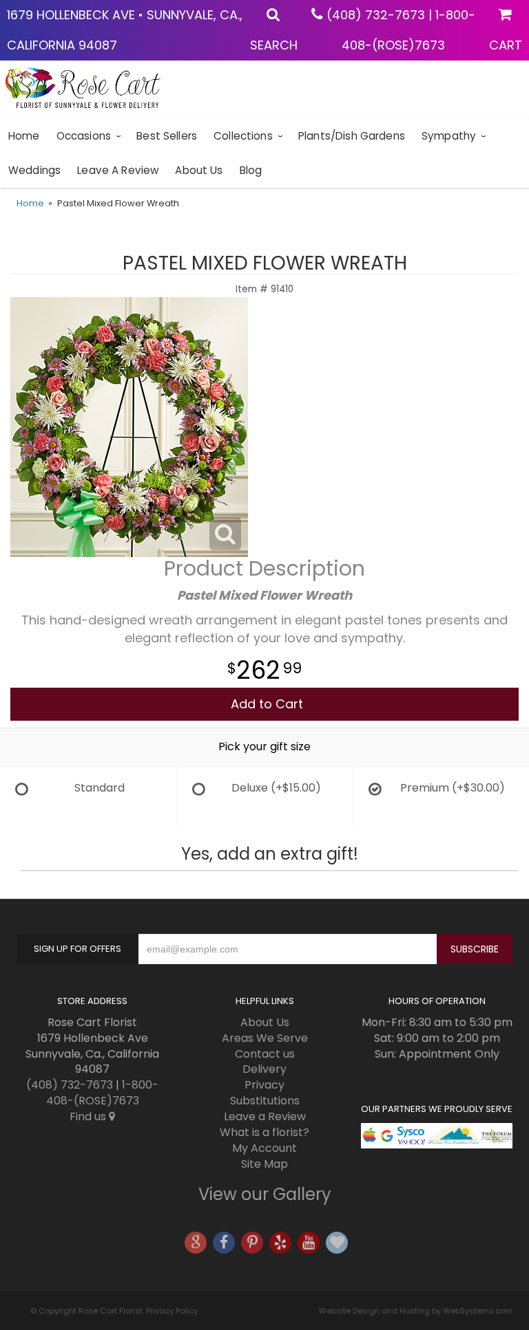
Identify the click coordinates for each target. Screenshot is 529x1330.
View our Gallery (264, 1194)
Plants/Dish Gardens (351, 136)
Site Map (264, 1164)
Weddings (34, 170)
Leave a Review (117, 170)
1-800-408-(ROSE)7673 (102, 1093)
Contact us (265, 1054)
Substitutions (265, 1101)
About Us (198, 170)
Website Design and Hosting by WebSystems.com (415, 1310)
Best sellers (166, 136)
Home (24, 136)
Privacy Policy (172, 1310)
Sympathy (449, 136)
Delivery (264, 1069)
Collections (243, 136)
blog (251, 170)
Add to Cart (267, 703)
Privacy (264, 1085)
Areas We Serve (265, 1038)
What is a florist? (264, 1132)
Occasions (83, 136)
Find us (89, 1116)
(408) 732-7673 (375, 14)
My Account (264, 1148)
